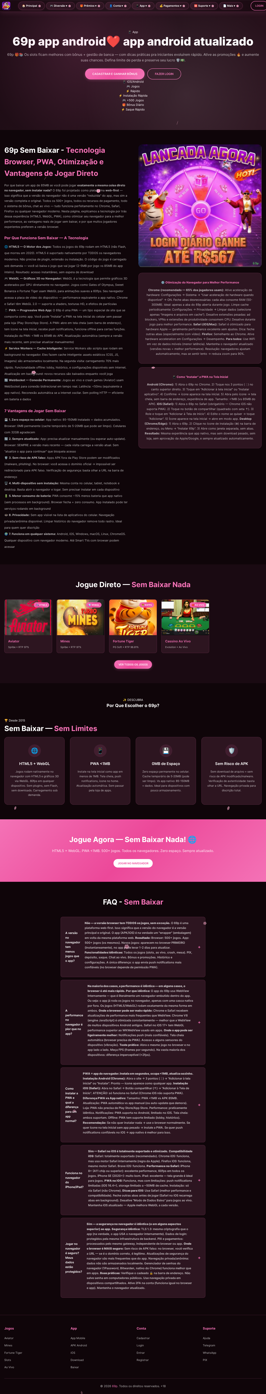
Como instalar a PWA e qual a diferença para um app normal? (129, 1103)
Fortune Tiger (13, 1352)
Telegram (209, 1345)
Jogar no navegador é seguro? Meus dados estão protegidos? (129, 1256)
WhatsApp (209, 1352)
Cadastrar (143, 1338)
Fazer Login (164, 74)
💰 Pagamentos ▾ (170, 5)
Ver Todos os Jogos (133, 664)
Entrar (141, 1352)
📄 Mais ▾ (229, 5)
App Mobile (78, 1338)
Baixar (75, 1367)
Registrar (143, 1360)
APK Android (79, 1345)
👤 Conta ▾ (116, 5)
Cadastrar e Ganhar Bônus (114, 74)
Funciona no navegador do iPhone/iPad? (129, 1178)
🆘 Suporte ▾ (202, 5)
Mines (8, 1345)
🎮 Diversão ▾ (58, 5)
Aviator (9, 1338)
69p (114, 1386)
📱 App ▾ (141, 5)
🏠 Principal (29, 5)
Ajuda (206, 1338)
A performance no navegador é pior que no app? (129, 1020)
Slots (7, 1360)
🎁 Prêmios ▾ (88, 5)
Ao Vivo (9, 1367)
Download (77, 1360)
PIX (205, 1360)
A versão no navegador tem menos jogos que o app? (128, 945)
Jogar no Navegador (133, 863)
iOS (73, 1352)
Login (140, 1345)
